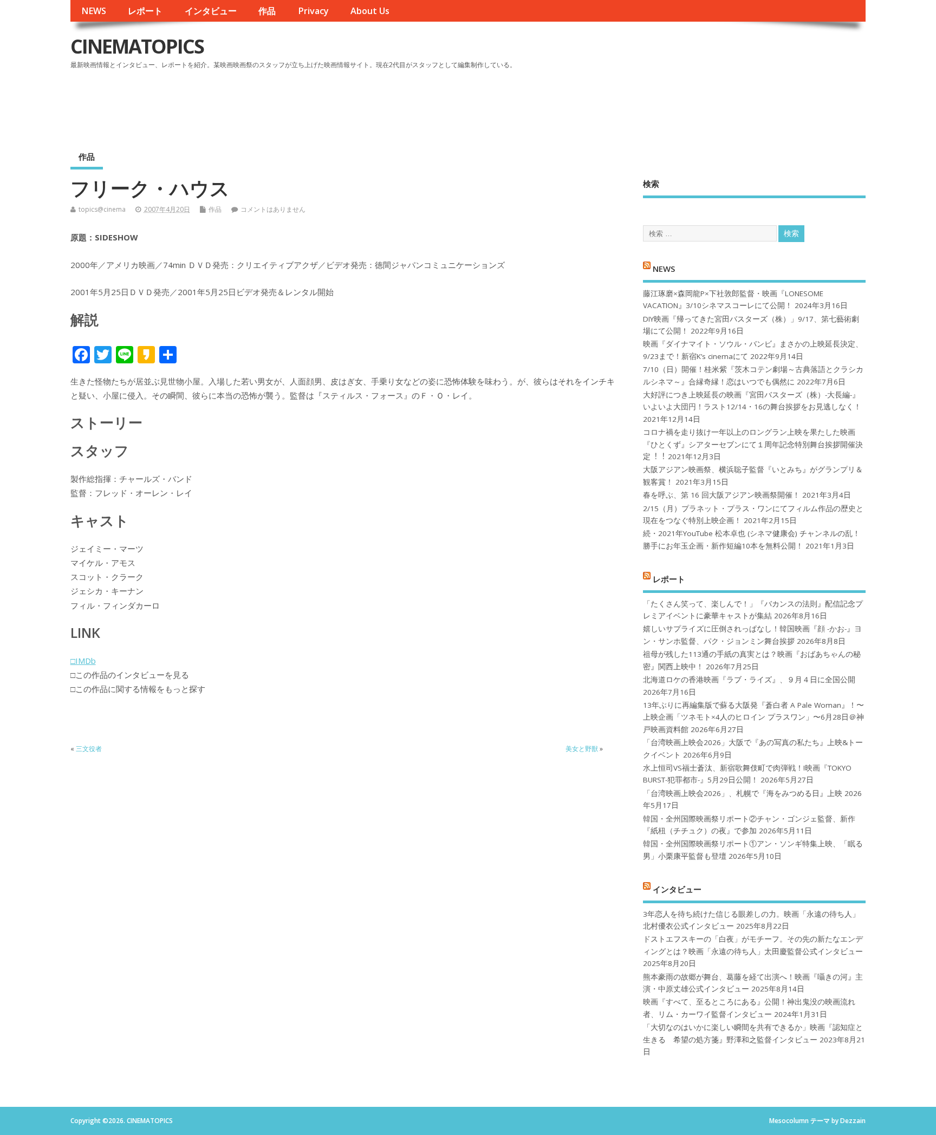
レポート (145, 11)
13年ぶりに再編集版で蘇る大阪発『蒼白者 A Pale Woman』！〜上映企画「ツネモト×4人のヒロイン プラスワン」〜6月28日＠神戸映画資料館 (753, 717)
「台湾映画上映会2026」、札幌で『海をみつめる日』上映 (742, 793)
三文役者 (89, 748)
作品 (267, 11)
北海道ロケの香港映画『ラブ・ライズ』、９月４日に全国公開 (749, 679)
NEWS (93, 11)
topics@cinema (102, 209)
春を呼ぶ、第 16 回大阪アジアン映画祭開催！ (721, 495)
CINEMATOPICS (137, 46)
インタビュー (211, 11)
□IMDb (83, 660)
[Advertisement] (660, 102)
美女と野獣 (582, 748)
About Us (369, 11)
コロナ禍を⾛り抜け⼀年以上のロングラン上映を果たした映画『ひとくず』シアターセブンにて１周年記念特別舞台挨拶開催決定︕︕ (753, 444)
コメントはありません (273, 209)
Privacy (313, 11)
